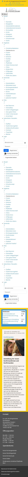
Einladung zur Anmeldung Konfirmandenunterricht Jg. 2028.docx (11, 321)
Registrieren (13, 150)
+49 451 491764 (15, 3)
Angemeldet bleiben (11, 157)
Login (6, 150)
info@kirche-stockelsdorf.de (16, 5)
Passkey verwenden (12, 153)
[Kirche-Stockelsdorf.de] (12, 10)
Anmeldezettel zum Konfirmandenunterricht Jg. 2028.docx (10, 315)
